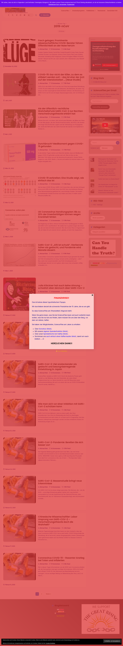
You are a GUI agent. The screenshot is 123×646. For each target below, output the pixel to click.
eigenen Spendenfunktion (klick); (55, 331)
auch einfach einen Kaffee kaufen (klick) (61, 336)
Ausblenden (70, 4)
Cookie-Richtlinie (50, 643)
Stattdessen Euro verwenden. (58, 4)
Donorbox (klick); (45, 329)
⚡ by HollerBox (61, 351)
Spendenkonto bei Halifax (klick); (55, 334)
